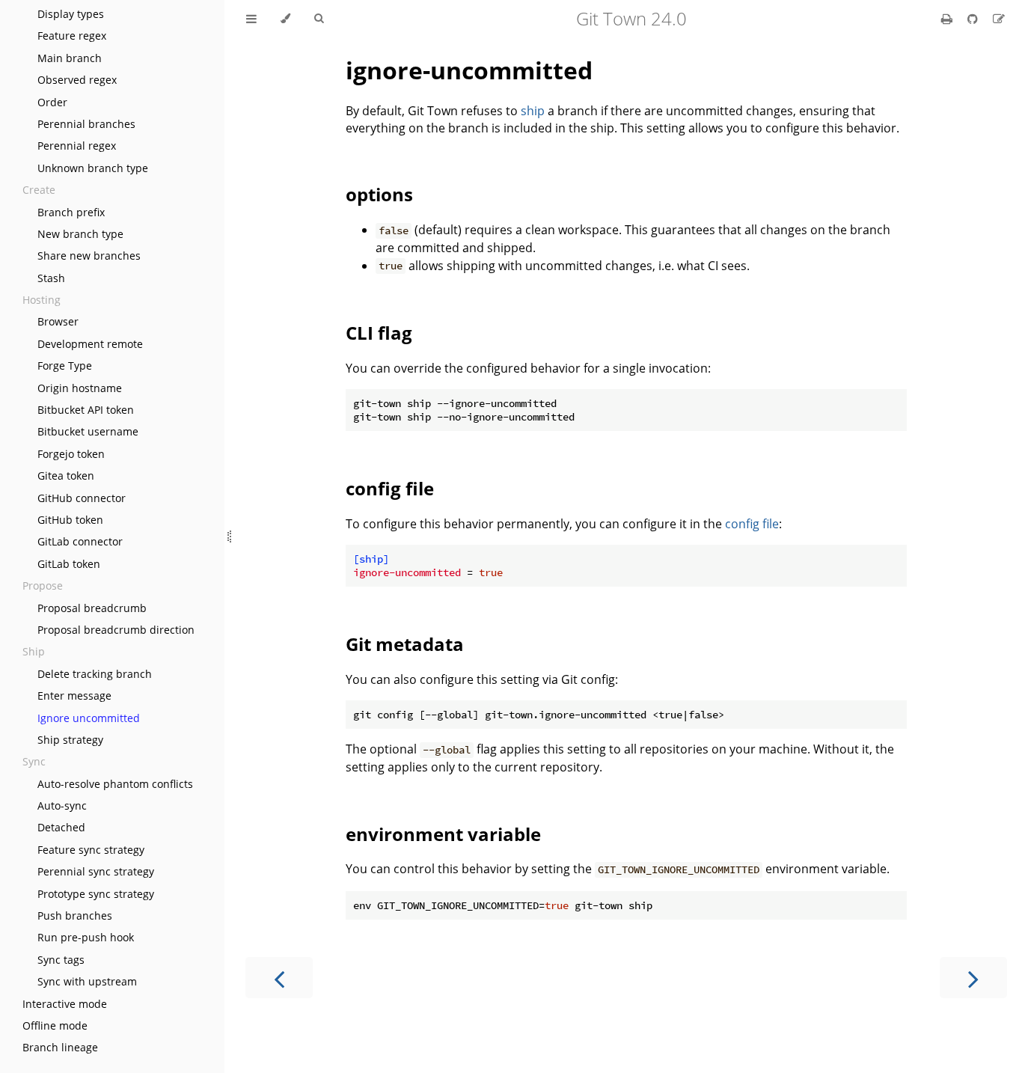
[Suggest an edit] (999, 18)
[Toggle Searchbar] (318, 18)
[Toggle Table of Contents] (251, 18)
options (379, 194)
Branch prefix (71, 212)
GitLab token (68, 564)
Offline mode (55, 1025)
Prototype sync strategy (95, 894)
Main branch (69, 58)
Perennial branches (86, 124)
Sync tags (61, 960)
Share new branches (89, 255)
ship (533, 111)
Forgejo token (71, 454)
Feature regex (71, 35)
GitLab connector (80, 541)
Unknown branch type (92, 168)
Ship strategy (70, 740)
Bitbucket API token (85, 410)
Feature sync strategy (90, 850)
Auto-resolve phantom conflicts (115, 784)
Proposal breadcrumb (92, 608)
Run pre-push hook (85, 937)
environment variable (443, 834)
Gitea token (65, 475)
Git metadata (405, 644)
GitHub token (70, 520)
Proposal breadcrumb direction (116, 630)
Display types (70, 14)
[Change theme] (285, 18)
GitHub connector (81, 498)
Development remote (90, 344)
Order (52, 102)
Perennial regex (76, 145)
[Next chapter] (973, 977)
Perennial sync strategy (95, 871)
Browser (58, 321)
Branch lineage (60, 1047)
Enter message (74, 695)
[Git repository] (974, 18)
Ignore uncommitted (88, 718)
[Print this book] (948, 18)
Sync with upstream (87, 981)
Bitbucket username (87, 431)
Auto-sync (62, 805)
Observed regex (77, 80)
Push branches (74, 915)
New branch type (80, 234)
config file (390, 488)
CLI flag (379, 332)
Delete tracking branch (94, 674)
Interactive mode (64, 1004)
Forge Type (64, 365)
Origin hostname (79, 388)
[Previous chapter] (279, 977)
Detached (61, 827)
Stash (51, 278)
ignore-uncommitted (469, 70)
